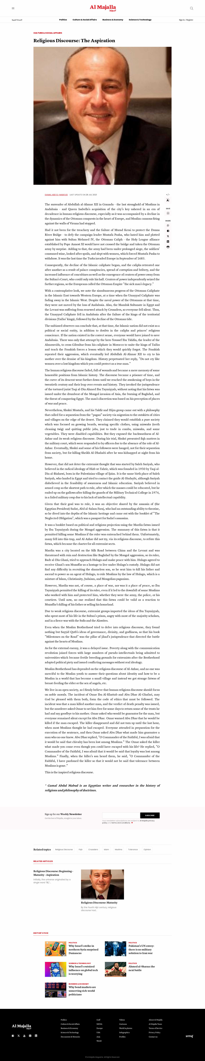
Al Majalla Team (155, 1024)
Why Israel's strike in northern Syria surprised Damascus (83, 949)
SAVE (168, 208)
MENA (99, 1024)
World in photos (125, 1028)
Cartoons (123, 1024)
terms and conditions (121, 823)
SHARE (168, 221)
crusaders (93, 849)
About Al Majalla (155, 1019)
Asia (98, 1036)
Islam (106, 849)
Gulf (98, 1019)
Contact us (153, 1036)
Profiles (122, 1036)
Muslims (118, 849)
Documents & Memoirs (70, 1036)
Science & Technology (140, 19)
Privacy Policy (154, 1032)
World (99, 1041)
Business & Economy (112, 19)
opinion (147, 849)
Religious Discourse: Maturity (99, 902)
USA (98, 1032)
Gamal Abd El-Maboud (56, 194)
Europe (100, 1028)
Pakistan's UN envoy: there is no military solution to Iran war (141, 949)
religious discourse (64, 849)
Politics (63, 19)
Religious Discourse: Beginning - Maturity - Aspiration (53, 873)
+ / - (168, 195)
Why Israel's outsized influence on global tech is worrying (83, 970)
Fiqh (80, 849)
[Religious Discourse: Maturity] (102, 884)
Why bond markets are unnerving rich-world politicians (82, 990)
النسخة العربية (17, 20)
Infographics (124, 1032)
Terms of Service (155, 1028)
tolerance (133, 849)
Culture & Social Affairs (85, 19)
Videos (122, 1019)
